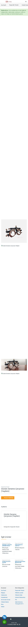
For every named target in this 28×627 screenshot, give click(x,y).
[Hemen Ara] (4, 617)
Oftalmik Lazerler (19, 592)
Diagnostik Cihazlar (14, 5)
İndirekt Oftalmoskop (20, 597)
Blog (2, 604)
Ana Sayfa (3, 5)
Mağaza (3, 592)
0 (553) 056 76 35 (14, 624)
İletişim (2, 606)
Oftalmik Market (5, 602)
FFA (16, 599)
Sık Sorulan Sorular (5, 599)
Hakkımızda (4, 595)
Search (26, 1)
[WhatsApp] (4, 622)
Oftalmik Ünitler (18, 595)
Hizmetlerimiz (4, 597)
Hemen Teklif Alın (8, 497)
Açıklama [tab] (4, 506)
